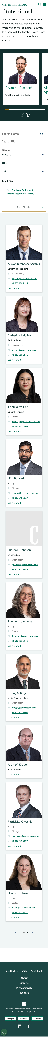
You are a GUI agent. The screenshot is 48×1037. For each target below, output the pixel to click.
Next (28, 115)
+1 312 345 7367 (20, 498)
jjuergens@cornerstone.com (25, 636)
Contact (37, 1018)
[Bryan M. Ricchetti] (21, 79)
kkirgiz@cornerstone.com (24, 708)
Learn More (13, 288)
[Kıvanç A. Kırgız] (24, 687)
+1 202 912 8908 (20, 713)
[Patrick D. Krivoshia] (24, 816)
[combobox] (24, 155)
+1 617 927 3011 (20, 913)
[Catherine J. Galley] (24, 330)
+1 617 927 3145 (20, 641)
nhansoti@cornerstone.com (25, 493)
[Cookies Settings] (4, 1032)
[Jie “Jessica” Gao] (24, 401)
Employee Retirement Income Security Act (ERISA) (20, 192)
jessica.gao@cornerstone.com (26, 422)
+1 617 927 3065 (20, 426)
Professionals (24, 988)
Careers (23, 1018)
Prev (16, 932)
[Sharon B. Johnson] (24, 544)
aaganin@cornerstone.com (24, 279)
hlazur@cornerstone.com (23, 908)
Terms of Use (16, 1012)
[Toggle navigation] (45, 5)
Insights (24, 993)
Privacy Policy (25, 1012)
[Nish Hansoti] (24, 473)
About (24, 978)
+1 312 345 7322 (20, 841)
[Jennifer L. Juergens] (24, 616)
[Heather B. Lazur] (24, 887)
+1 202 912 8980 (20, 569)
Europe (10, 1018)
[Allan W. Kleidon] (24, 751)
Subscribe (33, 1012)
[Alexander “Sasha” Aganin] (24, 258)
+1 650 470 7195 (20, 283)
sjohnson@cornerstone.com (25, 565)
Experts (24, 983)
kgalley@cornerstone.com (24, 350)
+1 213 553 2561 (20, 355)
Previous (22, 115)
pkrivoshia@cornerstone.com (25, 836)
